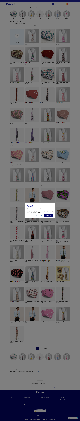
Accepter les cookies (49, 215)
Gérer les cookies (39, 215)
